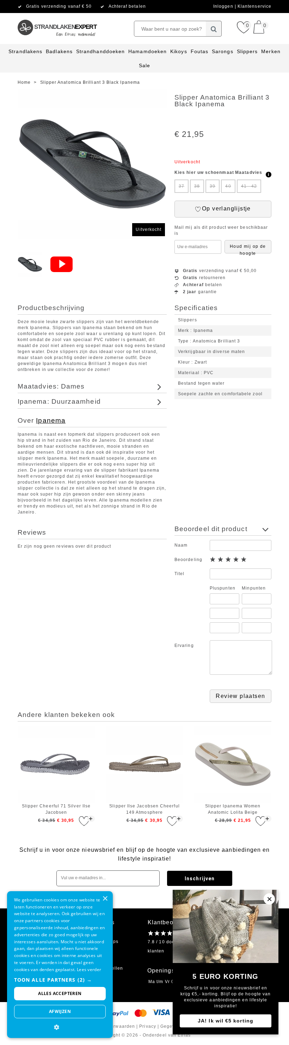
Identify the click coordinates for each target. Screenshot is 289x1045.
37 (181, 186)
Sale (144, 65)
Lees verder (89, 969)
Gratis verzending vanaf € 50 (59, 6)
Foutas (199, 51)
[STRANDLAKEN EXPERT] (57, 15)
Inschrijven (200, 878)
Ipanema (51, 420)
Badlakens (59, 51)
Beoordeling (188, 559)
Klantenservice (254, 6)
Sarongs (222, 51)
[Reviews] (163, 933)
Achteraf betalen (127, 6)
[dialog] (60, 964)
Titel (179, 573)
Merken (270, 51)
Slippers (247, 51)
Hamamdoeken (147, 51)
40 (228, 186)
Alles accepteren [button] (59, 993)
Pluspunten (222, 588)
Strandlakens (25, 51)
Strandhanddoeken (100, 51)
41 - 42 (249, 186)
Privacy (147, 1026)
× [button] (104, 898)
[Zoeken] (214, 29)
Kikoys (178, 51)
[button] (60, 980)
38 (197, 186)
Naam (180, 545)
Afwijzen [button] (60, 1011)
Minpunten (254, 588)
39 (212, 186)
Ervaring (184, 645)
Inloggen (224, 6)
